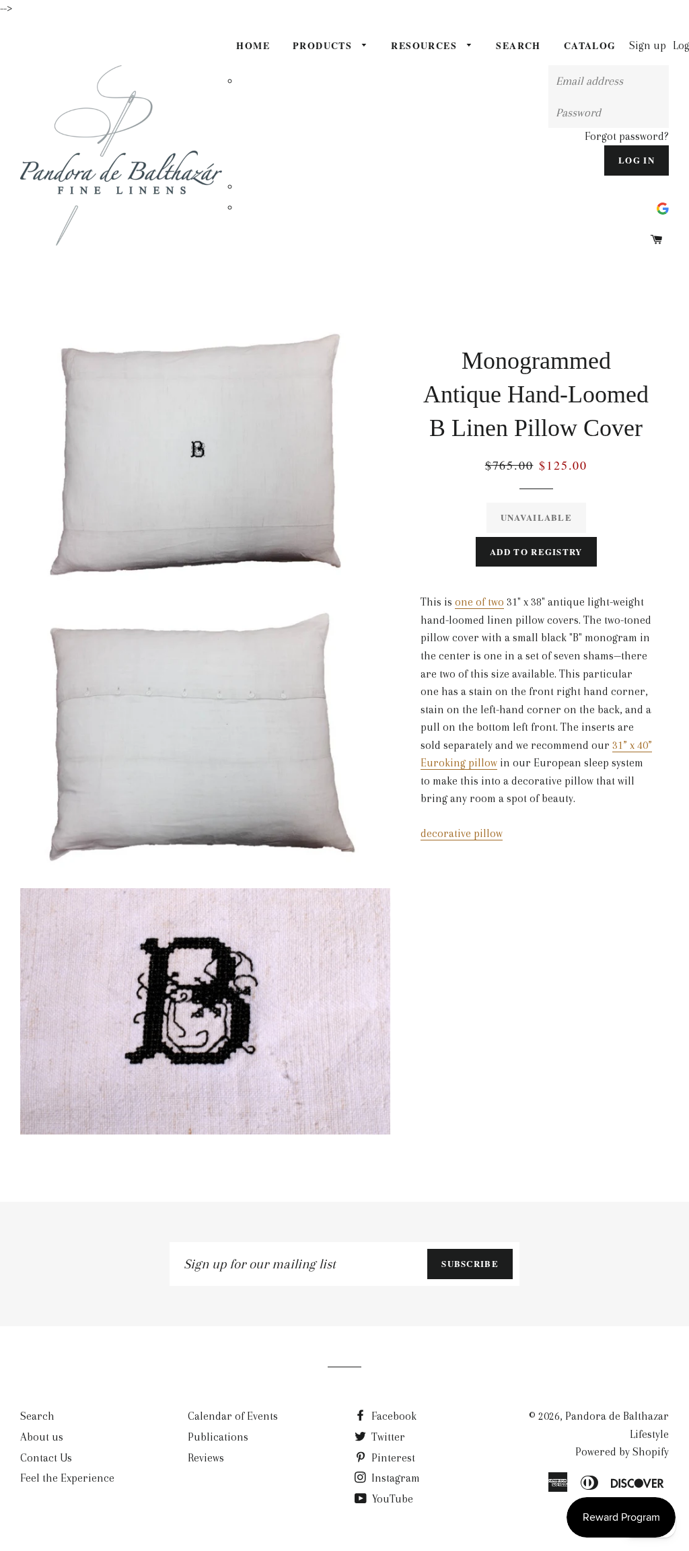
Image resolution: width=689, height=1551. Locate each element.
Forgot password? (627, 136)
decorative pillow (462, 833)
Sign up (647, 45)
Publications (218, 1437)
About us (41, 1437)
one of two (479, 602)
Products (324, 45)
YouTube (391, 1498)
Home (253, 45)
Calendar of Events (233, 1416)
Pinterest (392, 1457)
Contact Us (46, 1457)
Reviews (206, 1457)
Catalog (590, 45)
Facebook (392, 1416)
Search (518, 45)
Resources (425, 45)
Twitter (387, 1437)
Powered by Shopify (622, 1451)
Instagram (394, 1478)
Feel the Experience (67, 1478)
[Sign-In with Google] (663, 207)
